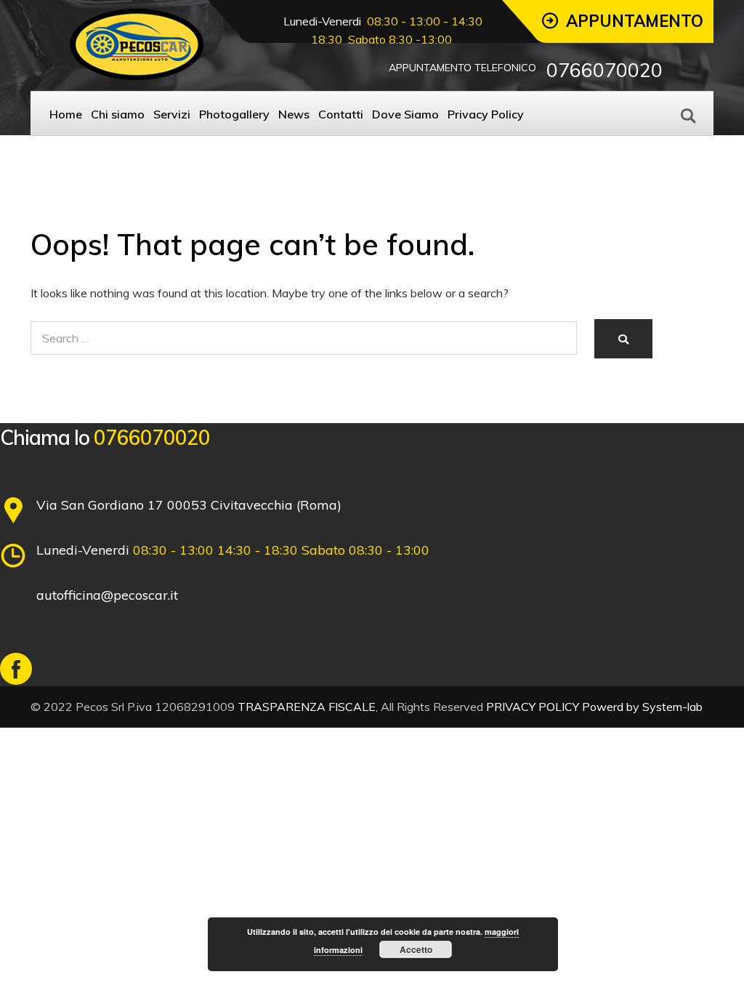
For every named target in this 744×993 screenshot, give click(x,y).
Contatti (340, 114)
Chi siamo (118, 114)
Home (65, 114)
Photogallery (234, 114)
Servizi (171, 114)
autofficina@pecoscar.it (107, 595)
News (294, 114)
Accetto (416, 949)
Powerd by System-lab (642, 706)
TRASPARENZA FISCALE (307, 706)
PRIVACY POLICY (532, 706)
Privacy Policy (486, 114)
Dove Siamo (405, 114)
